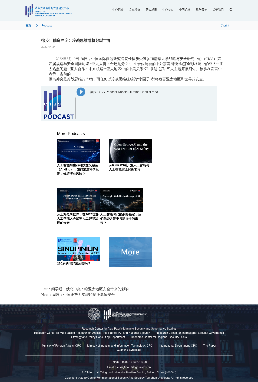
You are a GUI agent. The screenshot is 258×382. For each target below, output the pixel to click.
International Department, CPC (178, 345)
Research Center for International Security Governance (190, 333)
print (226, 25)
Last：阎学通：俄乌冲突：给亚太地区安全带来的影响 (85, 289)
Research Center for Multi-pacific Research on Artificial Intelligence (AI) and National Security (92, 333)
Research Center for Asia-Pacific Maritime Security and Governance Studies (129, 328)
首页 (28, 25)
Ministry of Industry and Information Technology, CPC (120, 345)
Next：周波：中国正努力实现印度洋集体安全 (78, 295)
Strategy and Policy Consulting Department (98, 337)
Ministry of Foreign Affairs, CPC (61, 345)
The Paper (209, 345)
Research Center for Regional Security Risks (159, 337)
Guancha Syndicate (129, 350)
